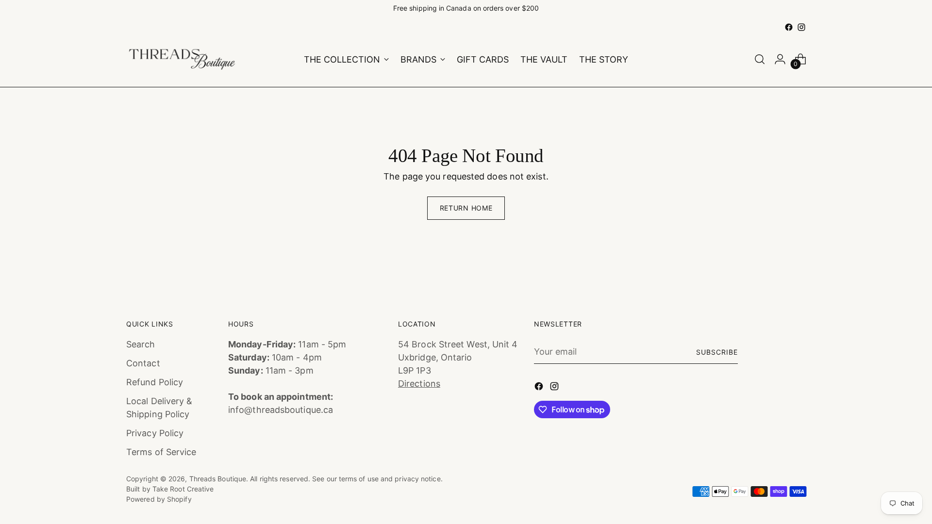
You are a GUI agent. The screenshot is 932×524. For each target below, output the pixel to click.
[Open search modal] (759, 59)
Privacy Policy (154, 433)
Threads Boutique (217, 479)
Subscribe (717, 352)
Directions (419, 383)
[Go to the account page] (780, 59)
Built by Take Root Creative (170, 489)
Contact (143, 363)
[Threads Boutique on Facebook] (788, 27)
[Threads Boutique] (182, 59)
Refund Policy (154, 382)
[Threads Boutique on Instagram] (801, 27)
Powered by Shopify (159, 499)
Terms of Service (161, 452)
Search (140, 344)
